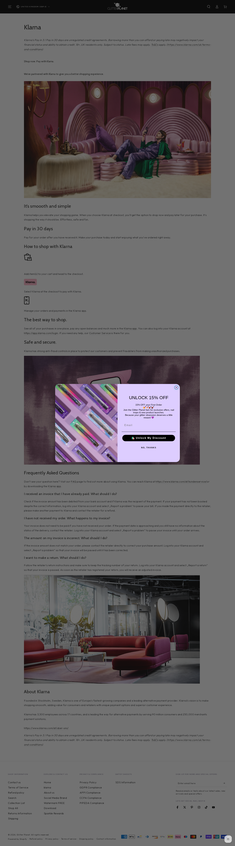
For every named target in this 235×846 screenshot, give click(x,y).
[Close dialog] (176, 387)
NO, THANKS (148, 448)
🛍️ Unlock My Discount (148, 438)
